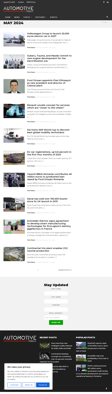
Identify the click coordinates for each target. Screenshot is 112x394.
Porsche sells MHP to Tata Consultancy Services (59, 369)
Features (40, 17)
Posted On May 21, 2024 (45, 190)
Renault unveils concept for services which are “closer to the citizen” (48, 106)
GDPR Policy (30, 2)
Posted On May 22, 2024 (46, 166)
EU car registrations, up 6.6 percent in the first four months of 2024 (49, 153)
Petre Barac (31, 47)
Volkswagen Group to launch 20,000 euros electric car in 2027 (48, 34)
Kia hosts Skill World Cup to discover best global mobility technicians (48, 131)
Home (7, 17)
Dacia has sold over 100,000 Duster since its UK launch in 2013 (47, 200)
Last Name (56, 297)
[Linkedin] (107, 2)
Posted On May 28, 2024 (46, 72)
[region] (28, 376)
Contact (21, 2)
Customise (14, 385)
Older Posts (64, 270)
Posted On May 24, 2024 (46, 121)
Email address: (56, 313)
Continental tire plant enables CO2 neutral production (47, 249)
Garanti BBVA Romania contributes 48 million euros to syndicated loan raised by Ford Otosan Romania (49, 177)
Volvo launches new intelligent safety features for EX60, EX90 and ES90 (61, 345)
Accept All (43, 385)
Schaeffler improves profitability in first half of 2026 (98, 358)
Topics (26, 17)
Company (56, 305)
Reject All (28, 385)
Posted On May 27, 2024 (45, 97)
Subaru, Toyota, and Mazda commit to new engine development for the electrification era (49, 58)
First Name (56, 289)
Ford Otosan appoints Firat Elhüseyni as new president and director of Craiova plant (49, 83)
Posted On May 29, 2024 (46, 47)
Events (53, 17)
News (17, 17)
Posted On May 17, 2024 (45, 262)
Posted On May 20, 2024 (46, 240)
